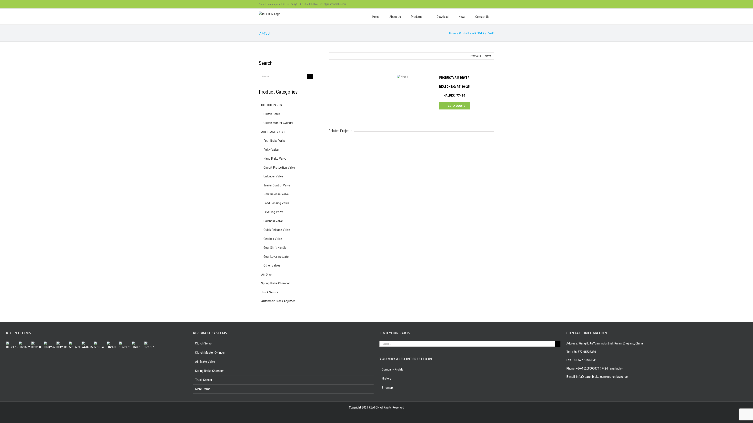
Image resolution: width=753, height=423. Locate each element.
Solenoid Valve (273, 221)
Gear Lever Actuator (277, 256)
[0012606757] (62, 345)
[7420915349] (87, 345)
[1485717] (137, 345)
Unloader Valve (273, 176)
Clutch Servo (272, 114)
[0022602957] (24, 345)
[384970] (112, 345)
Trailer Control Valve (277, 185)
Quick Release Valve (277, 230)
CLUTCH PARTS (271, 105)
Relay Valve (271, 150)
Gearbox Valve (273, 239)
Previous (475, 56)
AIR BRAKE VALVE (273, 132)
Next (488, 56)
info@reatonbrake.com (333, 4)
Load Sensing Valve (276, 203)
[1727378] (150, 345)
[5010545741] (99, 345)
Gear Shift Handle (275, 247)
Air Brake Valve (205, 361)
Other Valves (272, 265)
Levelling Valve (273, 212)
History (386, 378)
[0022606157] (37, 345)
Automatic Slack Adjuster (278, 301)
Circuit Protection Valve (279, 167)
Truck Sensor (269, 292)
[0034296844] (49, 345)
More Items (202, 389)
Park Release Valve (276, 194)
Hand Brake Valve (275, 158)
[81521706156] (12, 345)
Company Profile (392, 369)
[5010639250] (74, 345)
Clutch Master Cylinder (278, 123)
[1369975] (125, 345)
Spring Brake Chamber (275, 283)
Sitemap (387, 388)
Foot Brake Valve (275, 141)
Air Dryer (267, 274)
